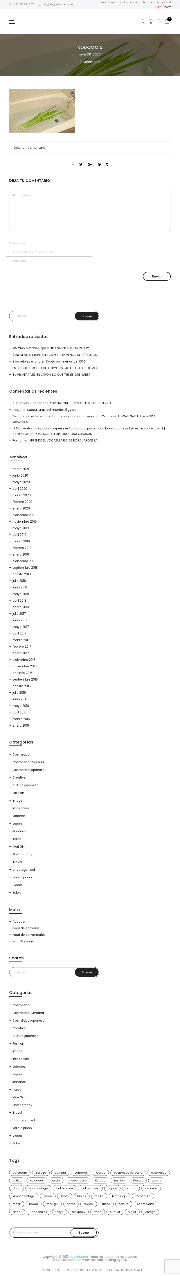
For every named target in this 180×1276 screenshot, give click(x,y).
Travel (17, 862)
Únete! (167, 7)
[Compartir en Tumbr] (107, 160)
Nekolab (97, 1260)
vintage (150, 1212)
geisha (157, 1180)
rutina (106, 1204)
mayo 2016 (21, 706)
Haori (16, 1188)
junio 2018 (20, 587)
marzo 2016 (21, 719)
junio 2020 (20, 475)
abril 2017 (19, 633)
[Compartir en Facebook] (73, 160)
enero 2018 (21, 607)
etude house (77, 1180)
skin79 (17, 1212)
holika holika (90, 1188)
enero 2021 (21, 469)
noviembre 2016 (25, 666)
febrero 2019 (22, 548)
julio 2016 (19, 692)
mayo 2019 (21, 528)
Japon (17, 823)
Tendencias (38, 1212)
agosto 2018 (22, 574)
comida (60, 1173)
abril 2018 (19, 600)
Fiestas (138, 1180)
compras (81, 1173)
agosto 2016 (22, 686)
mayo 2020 (21, 482)
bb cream (20, 1173)
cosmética (158, 1173)
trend (97, 1212)
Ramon (18, 440)
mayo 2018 (21, 594)
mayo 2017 (21, 627)
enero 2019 (21, 554)
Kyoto (65, 1196)
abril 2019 (19, 535)
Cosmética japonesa (29, 770)
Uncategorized (24, 869)
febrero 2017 (22, 646)
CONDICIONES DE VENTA (83, 1270)
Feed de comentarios (29, 935)
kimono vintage (24, 1196)
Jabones (19, 816)
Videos (18, 885)
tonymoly (78, 1212)
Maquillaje (119, 1196)
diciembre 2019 (24, 515)
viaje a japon (22, 877)
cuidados (37, 1180)
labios (81, 1196)
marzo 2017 (21, 640)
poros (71, 1204)
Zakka (17, 892)
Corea (100, 1173)
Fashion (18, 793)
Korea (17, 839)
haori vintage (38, 1188)
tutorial (115, 1212)
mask (17, 1204)
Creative (19, 777)
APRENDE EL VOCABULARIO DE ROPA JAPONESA (63, 440)
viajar (132, 1212)
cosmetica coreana (128, 1173)
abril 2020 (20, 488)
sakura (124, 1204)
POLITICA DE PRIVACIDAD (124, 1270)
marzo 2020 (22, 495)
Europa (100, 1180)
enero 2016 (21, 725)
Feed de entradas (26, 928)
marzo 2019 (21, 541)
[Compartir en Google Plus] (90, 160)
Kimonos (19, 831)
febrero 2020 (22, 502)
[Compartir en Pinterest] (99, 160)
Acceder (19, 921)
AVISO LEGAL (52, 1270)
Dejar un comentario (30, 147)
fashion (119, 1180)
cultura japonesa (25, 785)
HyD (124, 1260)
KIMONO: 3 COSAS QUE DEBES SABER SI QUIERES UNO (51, 348)
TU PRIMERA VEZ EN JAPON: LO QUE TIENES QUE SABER (51, 374)
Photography (22, 854)
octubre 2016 (22, 673)
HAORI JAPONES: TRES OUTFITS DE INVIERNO (79, 403)
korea (47, 1196)
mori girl (52, 1204)
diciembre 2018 (24, 561)
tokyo (59, 1212)
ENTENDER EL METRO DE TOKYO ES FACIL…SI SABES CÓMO (55, 368)
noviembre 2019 (25, 521)
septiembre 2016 (25, 679)
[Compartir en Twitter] (81, 160)
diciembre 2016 (24, 660)
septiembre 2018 (25, 567)
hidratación (64, 1188)
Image (17, 800)
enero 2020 (21, 508)
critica (17, 1180)
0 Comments (90, 62)
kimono (131, 1188)
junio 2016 (20, 699)
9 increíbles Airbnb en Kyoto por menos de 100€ (49, 361)
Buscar (83, 1232)
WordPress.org (23, 941)
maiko (99, 1196)
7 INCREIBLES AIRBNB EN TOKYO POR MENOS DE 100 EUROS (55, 355)
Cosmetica (21, 754)
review (89, 1204)
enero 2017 (21, 653)
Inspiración (21, 808)
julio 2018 (19, 581)
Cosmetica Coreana (28, 762)
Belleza (41, 1173)
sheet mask (145, 1204)
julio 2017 (19, 613)
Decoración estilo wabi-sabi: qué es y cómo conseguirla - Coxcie (62, 416)
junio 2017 (20, 620)
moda (33, 1204)
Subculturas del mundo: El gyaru (51, 409)
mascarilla (143, 1196)
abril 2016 (19, 712)
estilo (56, 1180)
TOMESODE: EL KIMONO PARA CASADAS (63, 434)
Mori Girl (19, 846)
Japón (112, 1188)
